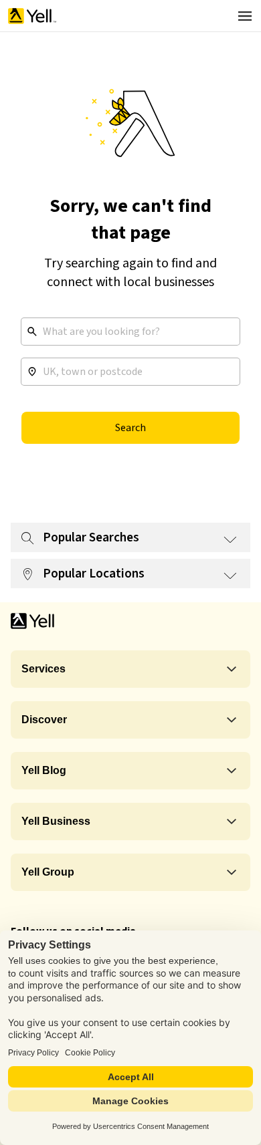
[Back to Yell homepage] (32, 16)
